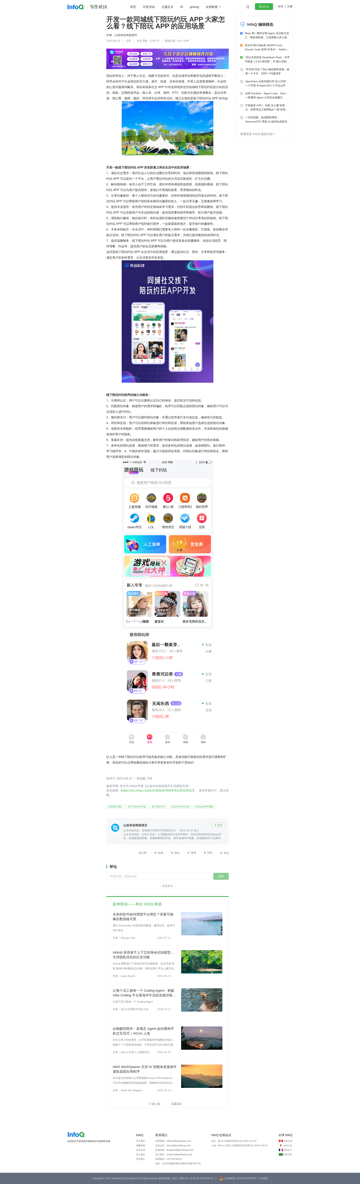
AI (181, 6)
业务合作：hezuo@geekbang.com (172, 1145)
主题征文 (167, 6)
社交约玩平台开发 (180, 806)
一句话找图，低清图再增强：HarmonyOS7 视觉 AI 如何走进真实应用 (267, 120)
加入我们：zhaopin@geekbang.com (173, 1154)
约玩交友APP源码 (204, 806)
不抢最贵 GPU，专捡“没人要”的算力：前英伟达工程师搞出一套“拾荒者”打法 (267, 108)
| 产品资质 (262, 1178)
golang (194, 6)
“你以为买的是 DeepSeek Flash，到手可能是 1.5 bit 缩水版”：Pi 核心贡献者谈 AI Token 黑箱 (267, 59)
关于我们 (140, 1141)
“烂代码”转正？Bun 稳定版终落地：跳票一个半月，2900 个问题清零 (267, 71)
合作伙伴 (140, 1150)
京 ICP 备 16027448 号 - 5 (203, 1178)
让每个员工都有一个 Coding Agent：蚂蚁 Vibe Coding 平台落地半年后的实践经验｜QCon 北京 (144, 993)
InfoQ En (288, 1141)
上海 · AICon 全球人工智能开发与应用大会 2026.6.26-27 (239, 1145)
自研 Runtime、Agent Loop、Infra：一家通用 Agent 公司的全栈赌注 (266, 95)
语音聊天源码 (115, 806)
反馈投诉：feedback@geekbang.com (174, 1150)
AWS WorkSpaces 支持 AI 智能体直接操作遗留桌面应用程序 (145, 1069)
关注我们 (140, 1159)
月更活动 (149, 6)
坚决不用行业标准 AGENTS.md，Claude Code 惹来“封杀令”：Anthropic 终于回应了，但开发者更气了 (267, 47)
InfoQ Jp (288, 1145)
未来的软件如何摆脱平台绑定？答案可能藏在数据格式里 (143, 916)
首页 (133, 6)
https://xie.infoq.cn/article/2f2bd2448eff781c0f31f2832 (157, 790)
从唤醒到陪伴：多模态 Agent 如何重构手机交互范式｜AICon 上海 (143, 1031)
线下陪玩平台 (158, 806)
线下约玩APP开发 (137, 806)
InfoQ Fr (288, 1150)
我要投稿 (140, 1145)
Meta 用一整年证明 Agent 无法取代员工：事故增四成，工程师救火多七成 (267, 35)
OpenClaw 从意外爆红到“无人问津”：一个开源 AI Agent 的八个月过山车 (267, 83)
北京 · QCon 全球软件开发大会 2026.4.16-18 (233, 1141)
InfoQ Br (288, 1154)
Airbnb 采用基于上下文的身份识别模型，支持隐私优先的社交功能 (143, 955)
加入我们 (140, 1154)
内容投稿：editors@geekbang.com (173, 1141)
